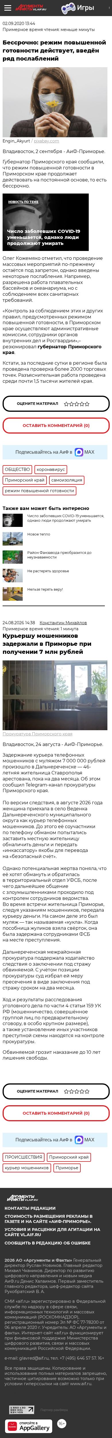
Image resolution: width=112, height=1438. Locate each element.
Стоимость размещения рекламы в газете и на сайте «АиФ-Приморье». (48, 1219)
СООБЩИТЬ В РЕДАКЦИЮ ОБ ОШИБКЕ (47, 1243)
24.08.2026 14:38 (19, 622)
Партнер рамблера (54, 1410)
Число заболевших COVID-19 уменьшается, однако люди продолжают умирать (65, 518)
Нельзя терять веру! (45, 589)
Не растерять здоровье (48, 571)
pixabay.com (46, 141)
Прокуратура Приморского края (37, 734)
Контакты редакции (30, 1208)
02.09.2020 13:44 (19, 23)
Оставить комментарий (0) (56, 425)
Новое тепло (38, 534)
